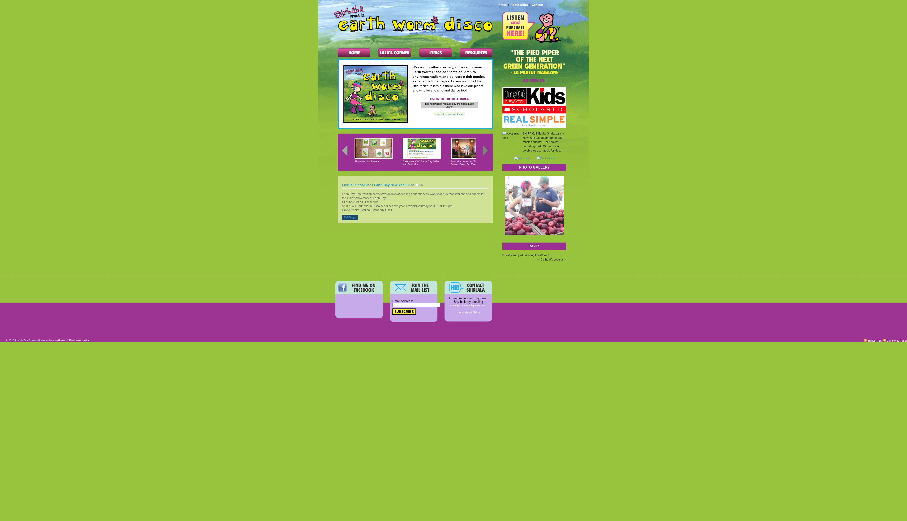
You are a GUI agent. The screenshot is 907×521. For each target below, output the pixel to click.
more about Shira (468, 312)
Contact (537, 5)
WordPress (59, 340)
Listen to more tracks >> (449, 114)
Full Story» (350, 217)
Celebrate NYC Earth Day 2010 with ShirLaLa (421, 163)
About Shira (519, 5)
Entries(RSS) (875, 340)
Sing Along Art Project (367, 161)
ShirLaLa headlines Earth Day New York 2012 (378, 185)
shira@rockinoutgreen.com (468, 305)
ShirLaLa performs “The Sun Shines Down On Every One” (467, 163)
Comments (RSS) (896, 340)
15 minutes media (79, 340)
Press (502, 5)
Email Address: (402, 301)
